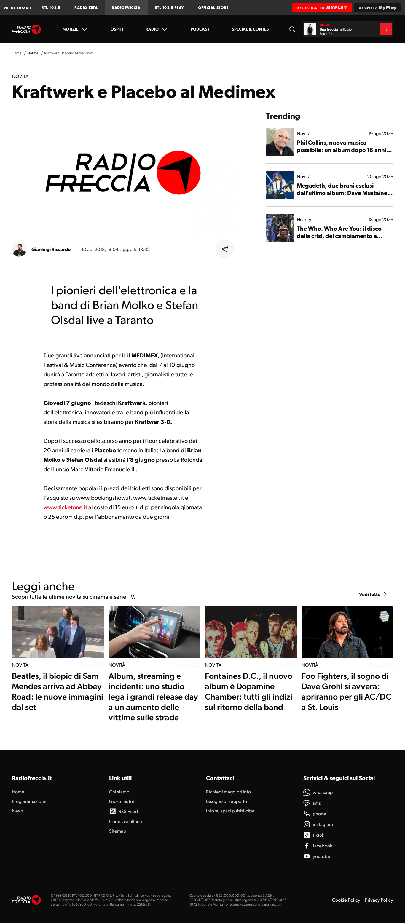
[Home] (26, 29)
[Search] (292, 29)
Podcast (200, 28)
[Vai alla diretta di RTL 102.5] (386, 29)
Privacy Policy (379, 900)
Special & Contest (251, 28)
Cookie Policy (346, 900)
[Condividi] (225, 249)
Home (16, 53)
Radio (152, 28)
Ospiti (117, 28)
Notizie (71, 28)
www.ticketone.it (65, 507)
